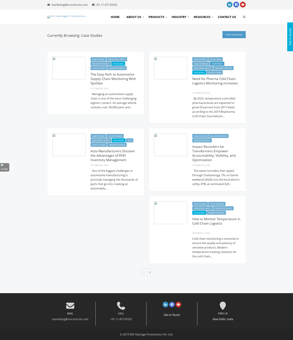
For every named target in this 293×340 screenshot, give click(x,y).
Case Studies (98, 59)
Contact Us (227, 17)
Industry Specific (100, 63)
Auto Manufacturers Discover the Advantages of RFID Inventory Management (113, 155)
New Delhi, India (223, 319)
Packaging (118, 63)
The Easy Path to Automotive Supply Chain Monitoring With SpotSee (113, 78)
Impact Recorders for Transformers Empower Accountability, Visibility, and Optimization (214, 153)
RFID (130, 140)
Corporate (217, 63)
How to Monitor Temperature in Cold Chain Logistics (216, 221)
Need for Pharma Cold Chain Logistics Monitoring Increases (215, 81)
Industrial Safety (116, 59)
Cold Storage (201, 63)
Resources (202, 17)
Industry (179, 17)
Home (115, 17)
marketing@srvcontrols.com (70, 5)
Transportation (117, 68)
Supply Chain (98, 68)
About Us (134, 17)
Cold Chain (215, 59)
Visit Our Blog (234, 34)
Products (157, 17)
